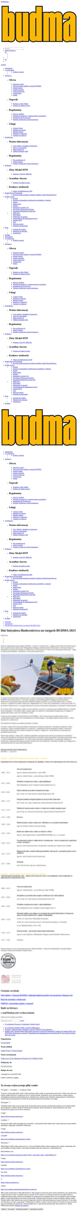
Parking (15, 206)
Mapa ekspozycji (18, 149)
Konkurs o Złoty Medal (20, 104)
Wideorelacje (35, 1028)
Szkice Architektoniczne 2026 (22, 191)
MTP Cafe (16, 213)
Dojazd (15, 198)
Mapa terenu (17, 204)
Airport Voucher (70, 1033)
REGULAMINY (18, 114)
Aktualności (9, 68)
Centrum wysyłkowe (19, 135)
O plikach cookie (25, 1090)
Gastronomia (17, 93)
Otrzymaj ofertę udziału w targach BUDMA (27, 86)
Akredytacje (17, 233)
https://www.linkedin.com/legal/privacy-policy (15, 1139)
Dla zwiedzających (19, 160)
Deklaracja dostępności (20, 226)
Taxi (14, 222)
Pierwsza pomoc (18, 224)
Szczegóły (13, 1090)
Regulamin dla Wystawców (22, 118)
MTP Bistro (17, 215)
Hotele (15, 95)
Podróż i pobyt (9, 197)
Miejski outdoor (18, 132)
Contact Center (18, 128)
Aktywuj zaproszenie (20, 148)
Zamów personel (18, 90)
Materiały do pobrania (20, 231)
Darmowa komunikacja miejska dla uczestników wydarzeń (32, 200)
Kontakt (7, 235)
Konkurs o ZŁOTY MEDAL (22, 174)
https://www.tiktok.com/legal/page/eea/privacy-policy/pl (19, 1189)
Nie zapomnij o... (47, 1029)
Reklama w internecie (20, 134)
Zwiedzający (9, 137)
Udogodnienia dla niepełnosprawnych (25, 218)
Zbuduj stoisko (18, 88)
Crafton (15, 1077)
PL (6, 52)
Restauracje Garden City (21, 207)
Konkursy (8, 165)
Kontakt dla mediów (19, 229)
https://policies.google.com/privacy (12, 1116)
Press (6, 228)
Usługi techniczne (18, 91)
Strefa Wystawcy (10, 50)
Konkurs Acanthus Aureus (21, 105)
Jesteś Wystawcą (17, 1029)
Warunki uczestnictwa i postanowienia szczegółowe (29, 116)
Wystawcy (8, 75)
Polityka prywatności (21, 1205)
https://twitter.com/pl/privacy (10, 1182)
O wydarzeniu (9, 70)
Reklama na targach (19, 130)
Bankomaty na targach (20, 217)
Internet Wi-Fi (17, 220)
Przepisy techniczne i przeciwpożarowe (25, 119)
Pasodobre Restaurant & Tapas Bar (24, 211)
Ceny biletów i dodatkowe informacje (25, 146)
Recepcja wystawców (40, 1031)
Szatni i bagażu (18, 162)
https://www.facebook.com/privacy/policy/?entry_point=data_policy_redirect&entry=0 (28, 1155)
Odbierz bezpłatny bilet (20, 151)
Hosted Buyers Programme (13, 193)
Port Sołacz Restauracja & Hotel (23, 209)
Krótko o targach (18, 72)
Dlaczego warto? (18, 84)
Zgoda (5, 1090)
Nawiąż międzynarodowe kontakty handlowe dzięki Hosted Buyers (34, 195)
